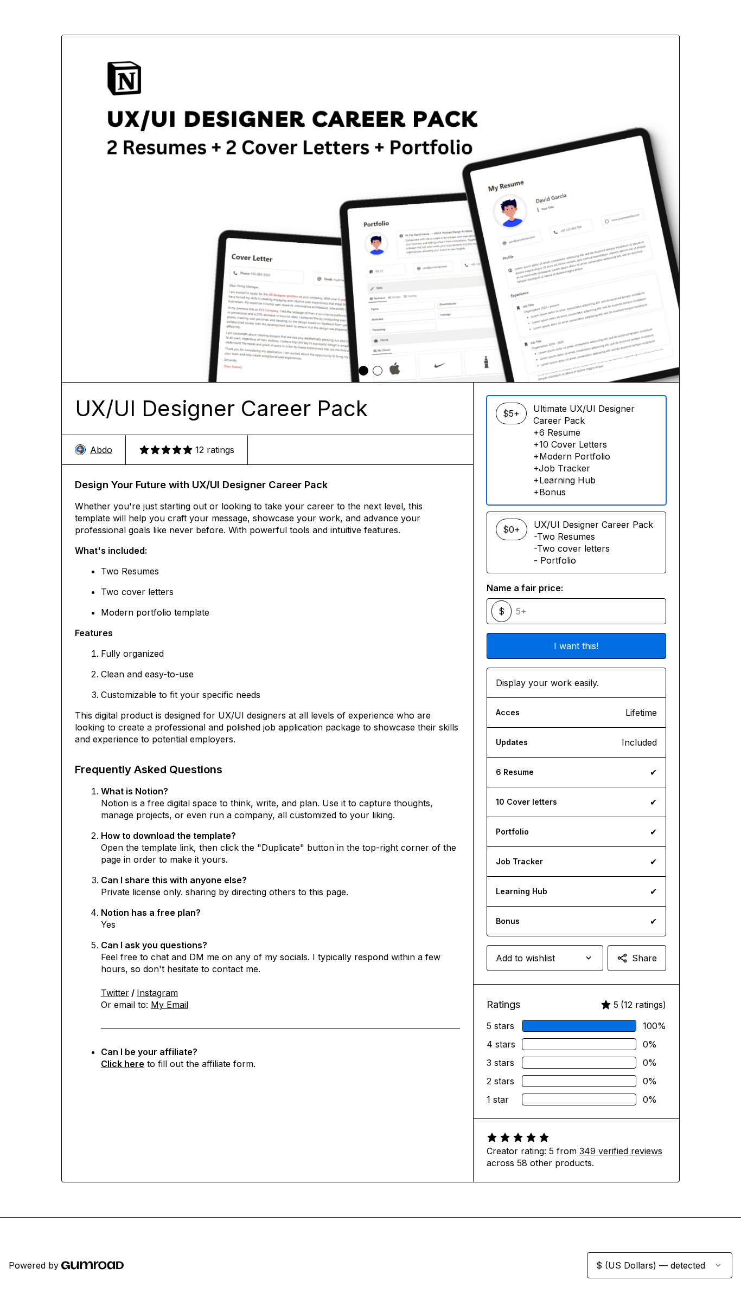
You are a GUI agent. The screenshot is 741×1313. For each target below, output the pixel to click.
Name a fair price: (525, 588)
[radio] (576, 450)
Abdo (101, 449)
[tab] (363, 371)
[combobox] (545, 958)
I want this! (576, 646)
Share (644, 958)
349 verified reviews (620, 1151)
